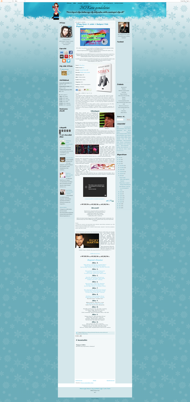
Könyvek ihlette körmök (125, 148)
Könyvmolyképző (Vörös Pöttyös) (124, 128)
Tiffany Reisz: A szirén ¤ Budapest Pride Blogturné (92, 25)
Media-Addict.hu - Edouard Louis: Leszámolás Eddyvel (95, 264)
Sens (83, 67)
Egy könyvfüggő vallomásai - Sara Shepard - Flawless (95, 286)
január (121, 201)
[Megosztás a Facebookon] (81, 336)
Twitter (105, 388)
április (121, 195)
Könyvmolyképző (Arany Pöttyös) (124, 135)
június (121, 191)
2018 (120, 157)
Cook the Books (126, 138)
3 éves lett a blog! (69, 157)
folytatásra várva (120, 150)
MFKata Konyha (65, 69)
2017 (120, 159)
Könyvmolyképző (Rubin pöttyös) (124, 133)
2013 (120, 205)
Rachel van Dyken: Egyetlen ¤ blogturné (69, 175)
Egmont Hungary (87, 332)
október (121, 169)
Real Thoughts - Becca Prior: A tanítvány (95, 303)
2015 (120, 163)
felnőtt (88, 72)
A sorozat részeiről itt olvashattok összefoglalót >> (95, 199)
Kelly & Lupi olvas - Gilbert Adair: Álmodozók (95, 283)
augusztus (122, 173)
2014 (120, 203)
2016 (120, 161)
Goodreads (96, 388)
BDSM (81, 72)
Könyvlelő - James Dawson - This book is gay (95, 277)
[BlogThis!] (77, 336)
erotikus (85, 72)
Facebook (89, 388)
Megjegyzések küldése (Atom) (87, 382)
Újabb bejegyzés (79, 380)
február (121, 199)
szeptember (122, 171)
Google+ (101, 388)
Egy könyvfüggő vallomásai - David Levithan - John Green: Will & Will (95, 267)
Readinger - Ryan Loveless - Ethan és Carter (95, 284)
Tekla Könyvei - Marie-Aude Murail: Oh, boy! (95, 296)
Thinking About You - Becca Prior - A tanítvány (95, 297)
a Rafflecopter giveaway (95, 253)
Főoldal (69, 3)
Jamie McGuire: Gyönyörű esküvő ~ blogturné (69, 192)
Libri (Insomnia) (127, 143)
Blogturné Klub (108, 3)
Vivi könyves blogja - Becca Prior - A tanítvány (95, 292)
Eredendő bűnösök (83, 70)
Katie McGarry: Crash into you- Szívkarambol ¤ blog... (124, 188)
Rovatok (86, 3)
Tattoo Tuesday (119, 3)
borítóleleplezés (127, 142)
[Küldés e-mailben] (76, 336)
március (121, 197)
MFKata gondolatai (95, 8)
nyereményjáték (127, 127)
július (121, 175)
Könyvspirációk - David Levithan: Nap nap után (95, 271)
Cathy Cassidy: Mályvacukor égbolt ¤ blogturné (124, 179)
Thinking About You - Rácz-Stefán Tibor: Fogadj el (95, 265)
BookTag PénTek (120, 137)
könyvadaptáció (120, 143)
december (122, 165)
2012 (120, 207)
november (122, 167)
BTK (118, 127)
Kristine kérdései (63, 207)
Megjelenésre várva (96, 3)
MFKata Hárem (127, 137)
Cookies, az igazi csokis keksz (69, 72)
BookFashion (119, 140)
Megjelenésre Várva (121, 130)
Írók (74, 3)
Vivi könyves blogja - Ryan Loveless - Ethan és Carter (95, 273)
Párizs (118, 145)
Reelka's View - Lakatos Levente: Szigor (95, 272)
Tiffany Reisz (81, 65)
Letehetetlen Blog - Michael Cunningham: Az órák (95, 291)
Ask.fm (108, 388)
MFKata (97, 398)
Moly (92, 388)
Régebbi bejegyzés (110, 380)
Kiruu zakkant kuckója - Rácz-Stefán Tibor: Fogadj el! (95, 289)
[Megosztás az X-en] (79, 336)
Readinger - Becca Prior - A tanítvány (95, 279)
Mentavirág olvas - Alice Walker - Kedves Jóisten (95, 278)
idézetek (118, 138)
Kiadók (80, 3)
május (121, 193)
